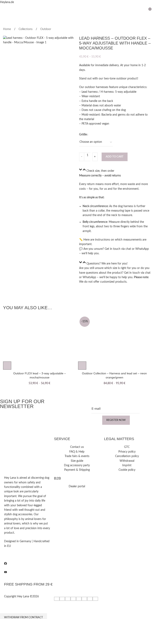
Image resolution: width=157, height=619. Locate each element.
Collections (26, 29)
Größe (83, 134)
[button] (115, 170)
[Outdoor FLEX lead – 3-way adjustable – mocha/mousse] (39, 342)
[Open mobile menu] (4, 11)
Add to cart (114, 156)
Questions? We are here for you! (107, 263)
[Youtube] (27, 572)
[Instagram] (27, 554)
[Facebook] (27, 563)
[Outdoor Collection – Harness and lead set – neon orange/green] (114, 342)
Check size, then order (100, 171)
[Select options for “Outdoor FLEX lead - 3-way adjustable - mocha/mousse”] (7, 365)
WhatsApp (142, 249)
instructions (102, 239)
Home (7, 29)
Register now (116, 420)
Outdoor (45, 29)
